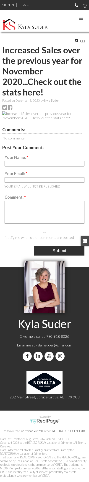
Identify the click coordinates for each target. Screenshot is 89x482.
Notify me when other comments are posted (39, 237)
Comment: (14, 197)
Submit (59, 250)
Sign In (8, 5)
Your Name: (15, 157)
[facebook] (28, 356)
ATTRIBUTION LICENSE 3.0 (68, 431)
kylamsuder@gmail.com (54, 345)
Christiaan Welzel (31, 431)
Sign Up (25, 5)
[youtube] (49, 356)
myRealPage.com (44, 421)
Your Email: (15, 173)
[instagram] (60, 356)
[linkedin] (39, 356)
